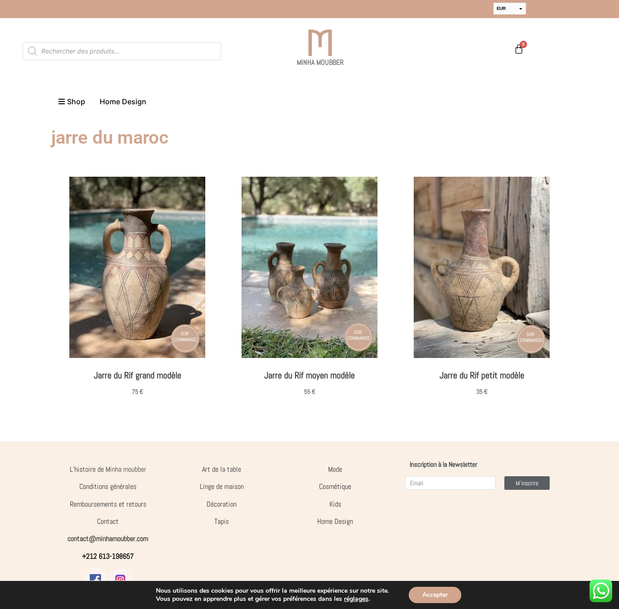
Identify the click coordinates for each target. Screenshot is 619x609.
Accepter (435, 594)
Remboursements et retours (108, 504)
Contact (108, 521)
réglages (356, 599)
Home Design (335, 521)
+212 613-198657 (108, 556)
